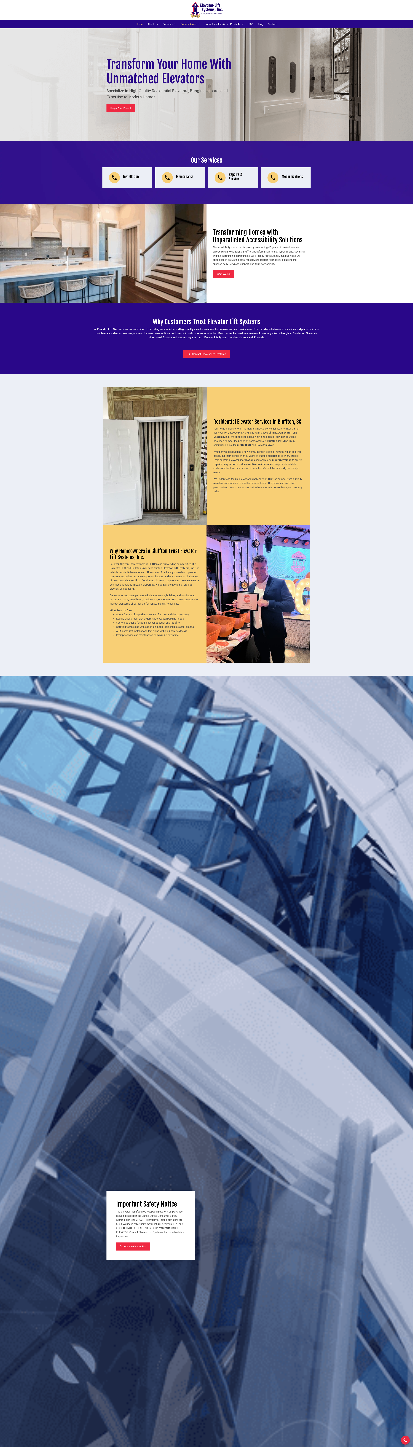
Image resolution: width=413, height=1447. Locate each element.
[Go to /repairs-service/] (233, 177)
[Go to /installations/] (127, 177)
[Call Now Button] (405, 1440)
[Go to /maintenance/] (180, 177)
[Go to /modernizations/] (285, 177)
